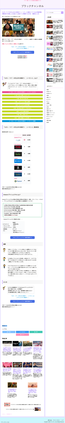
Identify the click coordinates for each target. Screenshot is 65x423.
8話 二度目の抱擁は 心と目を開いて (23, 117)
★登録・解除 (48, 120)
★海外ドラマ (5, 325)
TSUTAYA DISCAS (18, 171)
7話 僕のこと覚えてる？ (23, 114)
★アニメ (47, 101)
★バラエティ (48, 99)
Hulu (15, 151)
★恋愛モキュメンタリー (50, 114)
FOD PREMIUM (17, 144)
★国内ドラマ (48, 97)
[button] (62, 12)
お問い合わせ (50, 420)
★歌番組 (47, 103)
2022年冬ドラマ (49, 93)
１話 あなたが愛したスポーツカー (23, 95)
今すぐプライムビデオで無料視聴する (22, 52)
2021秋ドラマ (48, 91)
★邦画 (47, 95)
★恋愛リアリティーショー (50, 112)
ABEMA (16, 164)
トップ (62, 420)
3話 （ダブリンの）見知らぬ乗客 (23, 101)
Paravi (15, 178)
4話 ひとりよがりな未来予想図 (23, 105)
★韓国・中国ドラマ (49, 110)
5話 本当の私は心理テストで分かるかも (22, 108)
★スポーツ (48, 118)
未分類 (47, 122)
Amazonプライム (17, 137)
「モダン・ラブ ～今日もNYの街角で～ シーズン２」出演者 (22, 121)
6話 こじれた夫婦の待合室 (23, 111)
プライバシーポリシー (56, 420)
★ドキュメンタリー (49, 116)
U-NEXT (16, 158)
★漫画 (47, 89)
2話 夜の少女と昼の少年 (23, 98)
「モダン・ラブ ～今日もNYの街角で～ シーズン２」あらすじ (23, 92)
